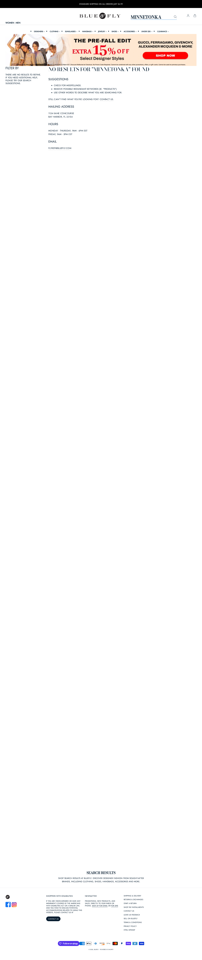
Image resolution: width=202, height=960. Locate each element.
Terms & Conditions (133, 922)
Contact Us (129, 911)
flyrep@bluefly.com (59, 148)
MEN (18, 22)
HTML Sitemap (129, 930)
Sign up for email (100, 905)
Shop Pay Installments (134, 907)
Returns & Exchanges (133, 899)
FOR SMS (114, 905)
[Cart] (195, 15)
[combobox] (154, 17)
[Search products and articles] (175, 16)
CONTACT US (53, 919)
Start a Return (130, 903)
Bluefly (96, 950)
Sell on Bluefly (130, 918)
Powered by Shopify (106, 950)
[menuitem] (39, 31)
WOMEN (9, 22)
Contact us (106, 99)
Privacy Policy (130, 926)
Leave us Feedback (132, 915)
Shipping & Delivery (132, 896)
